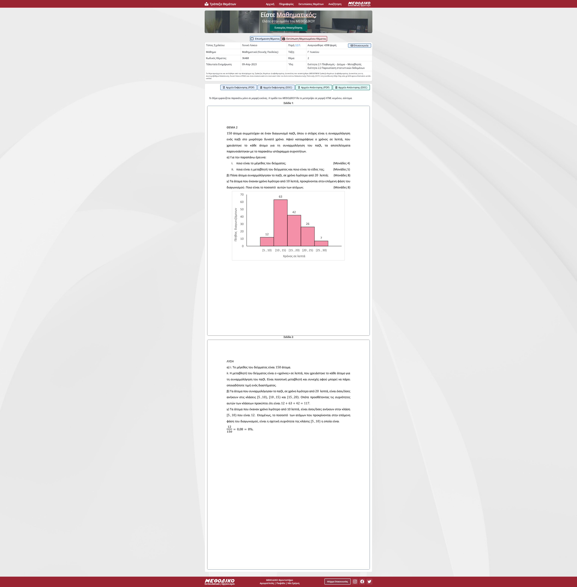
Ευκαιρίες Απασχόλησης (288, 27)
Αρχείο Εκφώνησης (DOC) (277, 87)
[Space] (220, 582)
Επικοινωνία (360, 45)
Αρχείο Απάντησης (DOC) (352, 87)
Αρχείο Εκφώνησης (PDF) (240, 87)
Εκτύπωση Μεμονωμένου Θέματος (306, 38)
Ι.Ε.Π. (298, 45)
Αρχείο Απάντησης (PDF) (315, 87)
